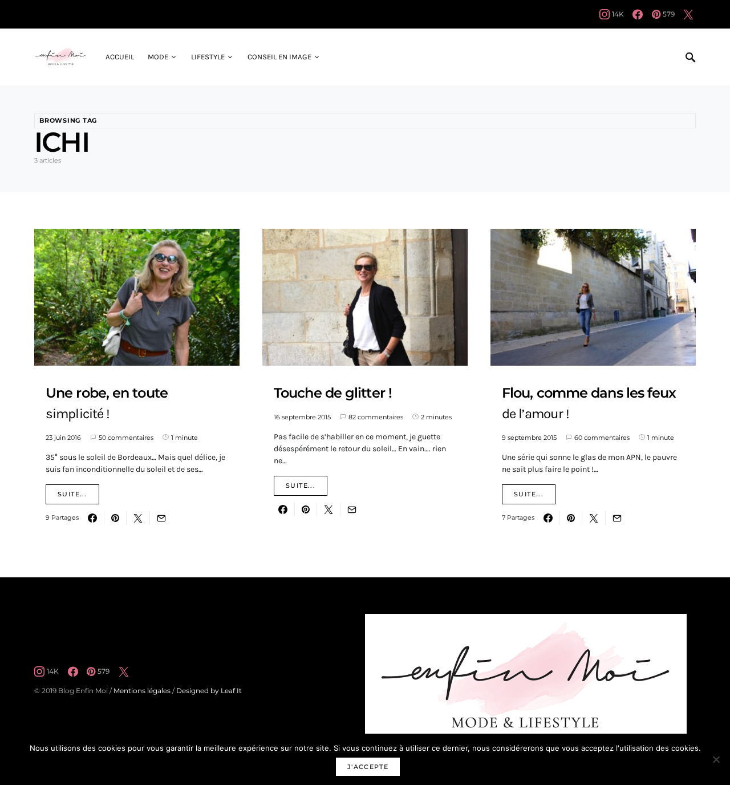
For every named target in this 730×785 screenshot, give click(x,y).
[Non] (715, 759)
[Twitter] (688, 14)
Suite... (72, 494)
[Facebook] (637, 14)
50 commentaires (126, 438)
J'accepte (367, 767)
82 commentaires (375, 417)
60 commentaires (602, 438)
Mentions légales (142, 690)
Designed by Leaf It (209, 690)
